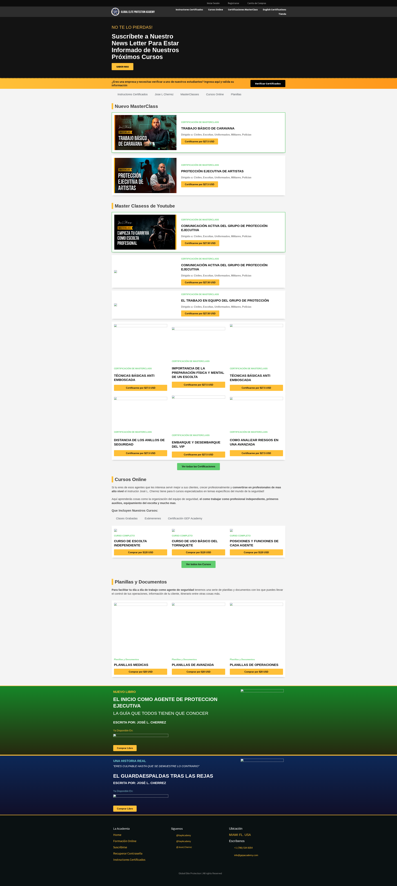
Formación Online (124, 841)
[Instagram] (279, 3)
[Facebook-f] (273, 3)
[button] (122, 66)
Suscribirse (120, 847)
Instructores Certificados (129, 859)
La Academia (121, 828)
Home (117, 835)
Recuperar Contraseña (127, 853)
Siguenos (177, 828)
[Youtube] (284, 3)
